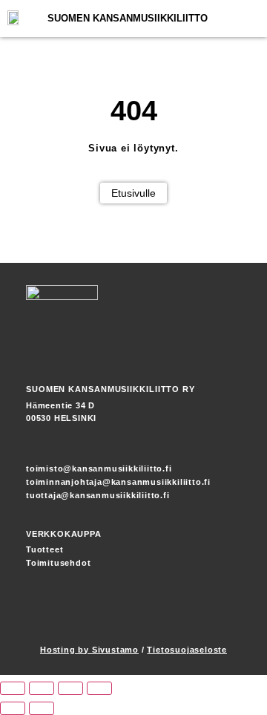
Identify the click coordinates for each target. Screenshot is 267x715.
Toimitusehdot (58, 562)
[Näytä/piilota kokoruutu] (41, 688)
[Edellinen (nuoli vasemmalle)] (12, 708)
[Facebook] (178, 616)
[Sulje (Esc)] (99, 688)
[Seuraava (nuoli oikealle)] (41, 708)
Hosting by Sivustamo (89, 649)
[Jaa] (70, 688)
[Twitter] (230, 616)
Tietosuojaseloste (187, 649)
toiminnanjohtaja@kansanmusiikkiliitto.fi (118, 481)
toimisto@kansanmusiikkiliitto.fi (99, 468)
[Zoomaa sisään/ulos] (12, 688)
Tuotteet (44, 549)
